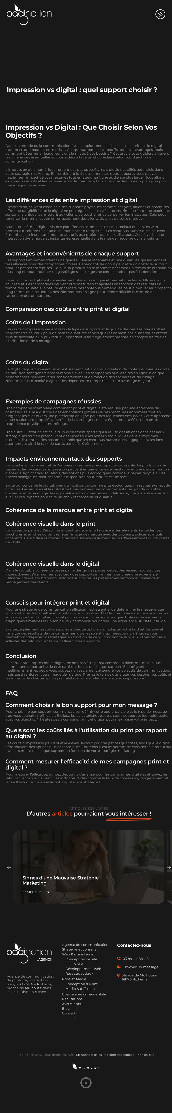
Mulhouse (33, 988)
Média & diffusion (80, 989)
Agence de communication (85, 945)
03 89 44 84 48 (136, 959)
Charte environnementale (84, 994)
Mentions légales (89, 1054)
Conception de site (81, 959)
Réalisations (72, 999)
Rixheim (44, 984)
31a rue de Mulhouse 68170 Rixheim (139, 977)
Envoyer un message (140, 967)
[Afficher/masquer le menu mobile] (160, 10)
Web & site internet (78, 954)
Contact (69, 1013)
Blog (66, 1009)
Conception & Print (81, 984)
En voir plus (31, 892)
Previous (9, 867)
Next (169, 867)
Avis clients (71, 1004)
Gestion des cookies (119, 1054)
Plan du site (146, 1054)
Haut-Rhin (20, 992)
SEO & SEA (74, 964)
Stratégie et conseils (79, 949)
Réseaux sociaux (79, 974)
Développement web (83, 969)
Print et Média (74, 979)
